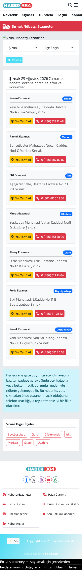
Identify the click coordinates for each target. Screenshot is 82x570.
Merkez (13, 442)
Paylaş (16, 60)
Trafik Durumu (16, 504)
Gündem (46, 15)
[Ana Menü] (76, 5)
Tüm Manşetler (17, 513)
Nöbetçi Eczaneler (19, 494)
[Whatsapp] (56, 479)
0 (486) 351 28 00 (52, 236)
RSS (15, 541)
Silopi (28, 442)
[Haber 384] (17, 5)
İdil (68, 434)
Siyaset (28, 15)
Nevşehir (10, 15)
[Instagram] (41, 479)
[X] (33, 479)
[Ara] (70, 5)
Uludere (43, 442)
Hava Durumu (57, 494)
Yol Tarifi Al (23, 121)
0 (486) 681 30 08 (52, 352)
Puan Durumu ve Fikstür (63, 504)
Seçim (62, 15)
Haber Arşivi (16, 523)
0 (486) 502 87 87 (52, 159)
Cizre (35, 434)
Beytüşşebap (16, 434)
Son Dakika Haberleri (61, 513)
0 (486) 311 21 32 (52, 313)
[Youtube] (48, 479)
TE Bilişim (51, 553)
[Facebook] (26, 479)
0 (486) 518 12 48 (52, 121)
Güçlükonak (52, 434)
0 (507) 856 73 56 (52, 198)
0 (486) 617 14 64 (52, 275)
